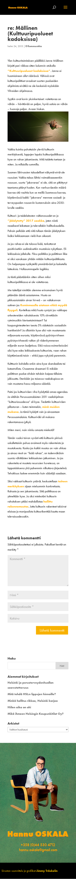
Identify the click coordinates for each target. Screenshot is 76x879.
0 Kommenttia (33, 46)
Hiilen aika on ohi (19, 707)
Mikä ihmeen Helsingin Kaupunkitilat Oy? (35, 714)
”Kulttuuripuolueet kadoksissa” (29, 71)
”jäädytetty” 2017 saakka (26, 221)
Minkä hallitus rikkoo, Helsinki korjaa (33, 701)
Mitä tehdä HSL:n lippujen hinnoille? (32, 694)
